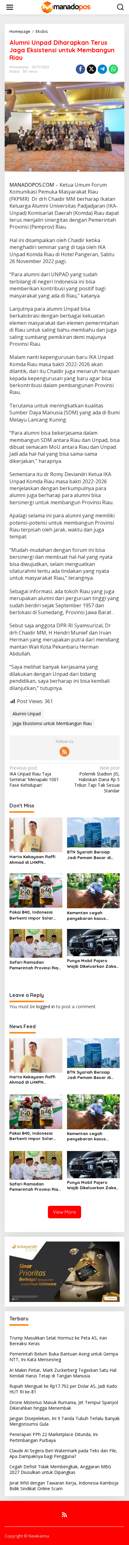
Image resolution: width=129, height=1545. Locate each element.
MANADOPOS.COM (31, 184)
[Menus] (10, 7)
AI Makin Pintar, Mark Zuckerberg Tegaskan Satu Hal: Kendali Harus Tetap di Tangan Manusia (63, 1373)
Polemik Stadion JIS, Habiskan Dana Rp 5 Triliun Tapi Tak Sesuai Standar (97, 779)
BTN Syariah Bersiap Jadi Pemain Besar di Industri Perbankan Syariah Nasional (89, 854)
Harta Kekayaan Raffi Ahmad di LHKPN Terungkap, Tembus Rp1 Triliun (33, 859)
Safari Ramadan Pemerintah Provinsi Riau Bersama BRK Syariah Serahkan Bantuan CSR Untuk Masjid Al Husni (35, 965)
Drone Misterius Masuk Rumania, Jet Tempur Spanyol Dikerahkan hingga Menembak (63, 1405)
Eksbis (14, 71)
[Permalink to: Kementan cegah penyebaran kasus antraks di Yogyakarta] (93, 890)
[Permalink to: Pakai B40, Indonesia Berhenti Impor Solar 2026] (35, 890)
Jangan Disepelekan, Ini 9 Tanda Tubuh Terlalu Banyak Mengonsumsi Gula (64, 1421)
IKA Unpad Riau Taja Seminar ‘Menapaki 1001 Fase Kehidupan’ (34, 776)
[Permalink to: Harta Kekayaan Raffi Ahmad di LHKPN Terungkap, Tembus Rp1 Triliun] (35, 834)
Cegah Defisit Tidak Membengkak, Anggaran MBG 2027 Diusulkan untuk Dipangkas (60, 1469)
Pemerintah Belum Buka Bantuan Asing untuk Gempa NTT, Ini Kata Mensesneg (63, 1356)
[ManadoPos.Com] (65, 7)
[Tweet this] (91, 69)
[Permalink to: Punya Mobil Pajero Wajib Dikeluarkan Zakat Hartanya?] (93, 942)
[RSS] (64, 752)
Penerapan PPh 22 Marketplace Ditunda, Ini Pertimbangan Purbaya (53, 1437)
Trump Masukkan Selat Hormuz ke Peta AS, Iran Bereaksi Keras (58, 1340)
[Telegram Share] (102, 69)
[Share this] (80, 69)
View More (64, 1212)
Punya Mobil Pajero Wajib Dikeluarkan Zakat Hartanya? (92, 963)
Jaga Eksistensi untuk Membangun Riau (52, 723)
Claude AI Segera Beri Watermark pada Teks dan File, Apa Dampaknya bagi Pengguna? (63, 1453)
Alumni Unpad (27, 714)
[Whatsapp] (113, 69)
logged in (45, 1006)
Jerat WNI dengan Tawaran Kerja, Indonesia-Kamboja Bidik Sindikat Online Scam (63, 1485)
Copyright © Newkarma (27, 1536)
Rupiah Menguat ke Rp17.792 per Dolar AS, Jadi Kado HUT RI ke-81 (63, 1389)
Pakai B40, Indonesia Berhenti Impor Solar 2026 (31, 915)
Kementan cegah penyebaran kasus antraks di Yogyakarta (90, 915)
